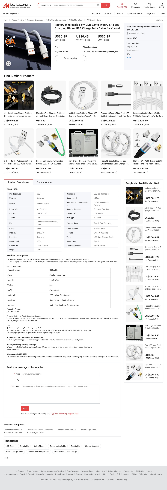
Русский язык (60, 474)
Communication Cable (13, 429)
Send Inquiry (70, 58)
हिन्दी (118, 474)
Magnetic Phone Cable (13, 432)
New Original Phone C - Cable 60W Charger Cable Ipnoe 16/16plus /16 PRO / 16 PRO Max (153, 326)
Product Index (128, 471)
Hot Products (19, 471)
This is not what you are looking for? (35, 413)
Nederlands (88, 474)
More (129, 57)
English (22, 474)
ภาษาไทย (126, 474)
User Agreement (98, 480)
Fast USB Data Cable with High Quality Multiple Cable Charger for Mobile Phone (152, 346)
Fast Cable (75, 446)
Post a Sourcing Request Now (65, 413)
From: (17, 374)
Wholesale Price (87, 471)
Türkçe (134, 474)
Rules (162, 13)
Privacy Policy (122, 480)
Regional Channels (114, 471)
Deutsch (79, 474)
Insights (149, 471)
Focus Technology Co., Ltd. (66, 480)
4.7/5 (135, 38)
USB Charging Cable (35, 432)
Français (49, 474)
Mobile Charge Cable (14, 451)
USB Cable (10, 446)
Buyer (107, 13)
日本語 (112, 474)
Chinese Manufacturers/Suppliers (52, 471)
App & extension (133, 13)
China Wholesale (73, 471)
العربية (97, 474)
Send (25, 408)
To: (18, 380)
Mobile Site (140, 471)
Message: (15, 386)
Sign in (161, 7)
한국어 (104, 474)
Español (31, 474)
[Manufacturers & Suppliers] (17, 5)
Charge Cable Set (92, 446)
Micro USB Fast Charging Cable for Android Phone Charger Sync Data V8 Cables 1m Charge (153, 209)
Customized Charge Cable (38, 451)
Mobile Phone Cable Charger (65, 451)
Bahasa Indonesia (156, 474)
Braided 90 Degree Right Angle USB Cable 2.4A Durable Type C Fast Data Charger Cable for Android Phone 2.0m (153, 248)
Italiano (70, 474)
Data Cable (24, 446)
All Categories (11, 13)
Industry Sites (100, 471)
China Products (32, 471)
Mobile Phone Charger (67, 429)
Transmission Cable (58, 446)
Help (119, 13)
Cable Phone (39, 446)
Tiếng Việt (143, 474)
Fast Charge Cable (88, 429)
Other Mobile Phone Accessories (40, 429)
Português (40, 474)
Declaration (110, 480)
